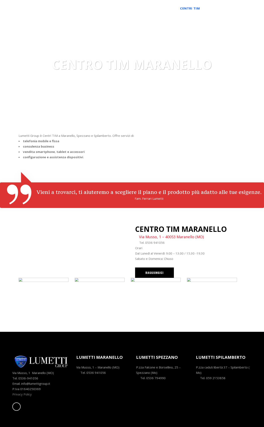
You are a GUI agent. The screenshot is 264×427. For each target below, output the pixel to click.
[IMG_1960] (212, 296)
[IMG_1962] (156, 296)
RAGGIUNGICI (154, 272)
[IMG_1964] (43, 296)
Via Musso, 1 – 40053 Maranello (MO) (171, 236)
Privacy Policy (22, 394)
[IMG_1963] (100, 296)
